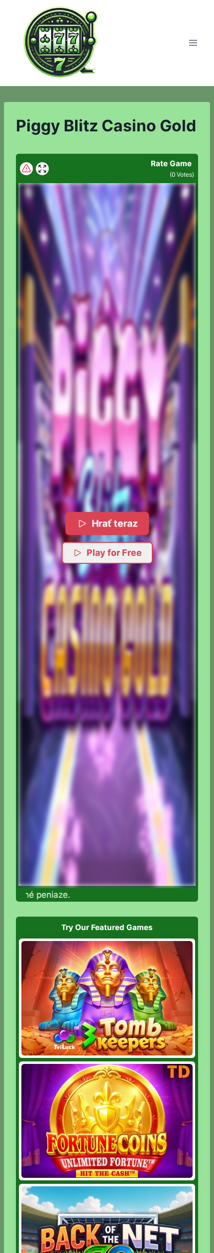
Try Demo (107, 998)
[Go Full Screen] (42, 168)
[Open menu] (193, 43)
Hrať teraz (114, 523)
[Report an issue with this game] (26, 168)
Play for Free (114, 552)
